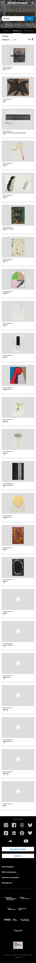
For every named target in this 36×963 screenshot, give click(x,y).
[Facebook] (14, 826)
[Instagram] (6, 826)
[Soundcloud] (10, 842)
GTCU (18, 955)
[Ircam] (25, 899)
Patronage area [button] (7, 883)
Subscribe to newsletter (18, 849)
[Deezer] (30, 834)
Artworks (17, 30)
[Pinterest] (22, 834)
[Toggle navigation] (32, 3)
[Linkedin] (14, 834)
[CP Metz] (12, 910)
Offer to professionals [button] (9, 872)
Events (7, 30)
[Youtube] (26, 842)
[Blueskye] (30, 826)
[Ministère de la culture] (18, 945)
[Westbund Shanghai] (26, 921)
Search (29, 18)
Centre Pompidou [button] (8, 867)
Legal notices (7, 955)
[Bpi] (11, 899)
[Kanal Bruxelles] (12, 921)
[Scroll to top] (31, 958)
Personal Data (24, 955)
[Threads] (22, 826)
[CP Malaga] (23, 910)
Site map (13, 955)
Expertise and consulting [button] (10, 877)
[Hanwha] (18, 932)
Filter (30, 39)
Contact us (18, 856)
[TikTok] (6, 834)
